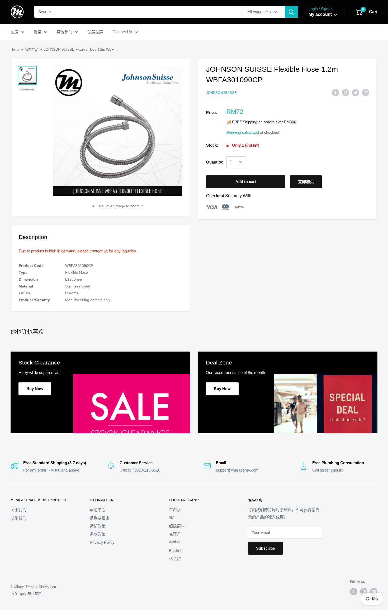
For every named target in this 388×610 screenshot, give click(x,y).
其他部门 (64, 32)
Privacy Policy (102, 542)
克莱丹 (175, 534)
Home (15, 49)
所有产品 (32, 49)
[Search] (291, 12)
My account (321, 14)
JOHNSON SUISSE (221, 93)
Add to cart (245, 181)
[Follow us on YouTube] (373, 591)
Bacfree (175, 550)
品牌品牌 (95, 32)
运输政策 (98, 526)
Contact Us (122, 32)
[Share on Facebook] (335, 92)
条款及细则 (100, 518)
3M (171, 518)
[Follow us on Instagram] (363, 591)
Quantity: (214, 162)
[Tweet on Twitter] (355, 92)
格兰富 (175, 558)
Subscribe (265, 548)
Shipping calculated (242, 132)
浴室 (37, 32)
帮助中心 (98, 509)
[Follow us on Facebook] (353, 591)
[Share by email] (365, 92)
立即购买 (306, 181)
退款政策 (98, 534)
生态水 (175, 509)
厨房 (14, 32)
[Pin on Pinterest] (345, 92)
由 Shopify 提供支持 (26, 593)
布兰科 (175, 542)
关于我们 (18, 509)
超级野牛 (177, 526)
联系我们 (18, 518)
